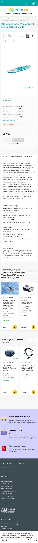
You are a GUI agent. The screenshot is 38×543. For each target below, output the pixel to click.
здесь (7, 541)
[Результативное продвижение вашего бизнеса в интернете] (8, 512)
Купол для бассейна (6, 486)
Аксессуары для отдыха (15, 19)
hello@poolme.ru (20, 463)
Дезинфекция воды (6, 493)
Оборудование (5, 483)
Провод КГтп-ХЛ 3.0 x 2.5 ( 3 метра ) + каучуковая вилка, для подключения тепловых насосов (27, 369)
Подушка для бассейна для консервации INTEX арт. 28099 (9, 368)
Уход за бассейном (6, 488)
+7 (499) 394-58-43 (6, 463)
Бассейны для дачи (6, 481)
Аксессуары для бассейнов (8, 491)
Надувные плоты (29, 19)
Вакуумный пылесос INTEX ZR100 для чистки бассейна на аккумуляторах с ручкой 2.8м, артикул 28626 (9, 304)
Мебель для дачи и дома (8, 498)
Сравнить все (5, 342)
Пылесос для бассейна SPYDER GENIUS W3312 (27, 302)
